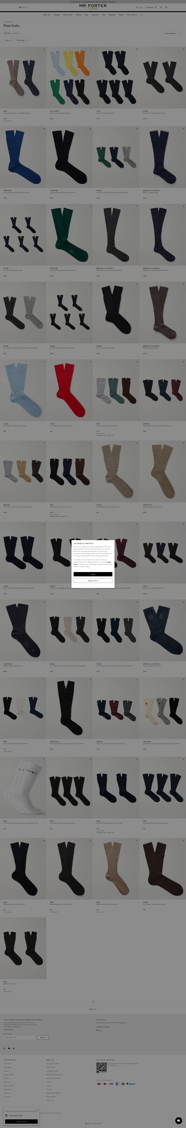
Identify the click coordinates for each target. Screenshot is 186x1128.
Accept (93, 574)
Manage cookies (93, 581)
